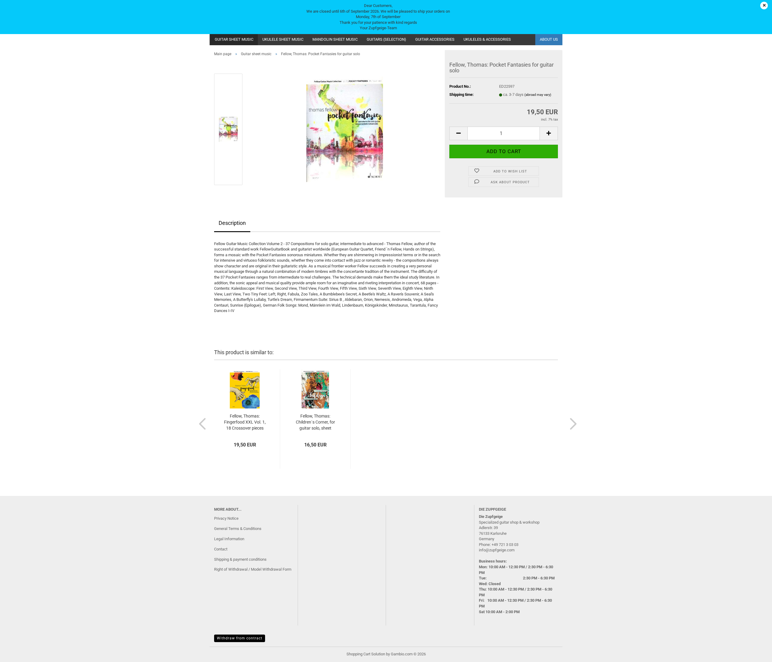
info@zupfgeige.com (496, 550)
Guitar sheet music (234, 39)
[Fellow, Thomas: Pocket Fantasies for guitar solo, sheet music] (344, 129)
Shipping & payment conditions (240, 559)
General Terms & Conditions (237, 528)
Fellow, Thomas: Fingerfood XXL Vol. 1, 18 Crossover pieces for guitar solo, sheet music (245, 422)
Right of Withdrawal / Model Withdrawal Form (252, 569)
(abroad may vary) (537, 95)
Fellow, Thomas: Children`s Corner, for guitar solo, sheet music (315, 422)
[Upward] (755, 652)
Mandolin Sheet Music (335, 39)
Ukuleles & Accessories (487, 39)
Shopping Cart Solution (365, 654)
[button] (458, 133)
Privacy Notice (226, 518)
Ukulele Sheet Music (282, 39)
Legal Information (229, 539)
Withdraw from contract (239, 638)
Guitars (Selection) (386, 39)
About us (549, 39)
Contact (220, 549)
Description (232, 223)
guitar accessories (434, 39)
